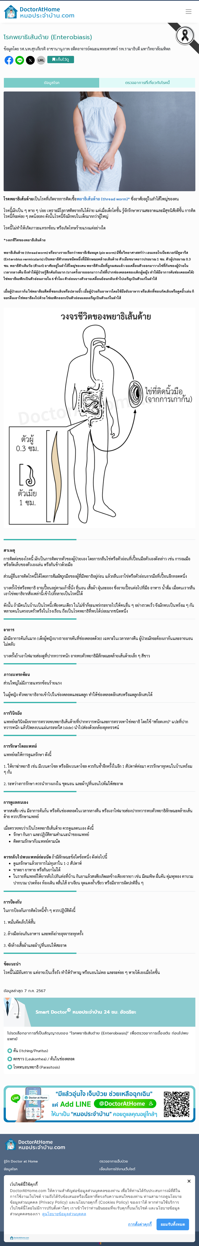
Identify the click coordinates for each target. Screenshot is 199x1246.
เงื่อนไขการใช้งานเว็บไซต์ (117, 1169)
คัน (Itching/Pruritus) (30, 1050)
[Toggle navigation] (188, 11)
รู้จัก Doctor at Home (21, 1161)
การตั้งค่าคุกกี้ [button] (140, 1224)
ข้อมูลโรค (10, 1169)
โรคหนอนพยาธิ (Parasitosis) (36, 1067)
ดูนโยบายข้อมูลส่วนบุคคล (64, 1213)
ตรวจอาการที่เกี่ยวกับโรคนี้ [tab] (147, 83)
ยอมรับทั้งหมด (173, 1224)
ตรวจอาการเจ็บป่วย (114, 1161)
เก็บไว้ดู (62, 59)
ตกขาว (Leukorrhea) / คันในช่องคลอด (44, 1058)
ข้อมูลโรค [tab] (51, 83)
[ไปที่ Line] (99, 1104)
